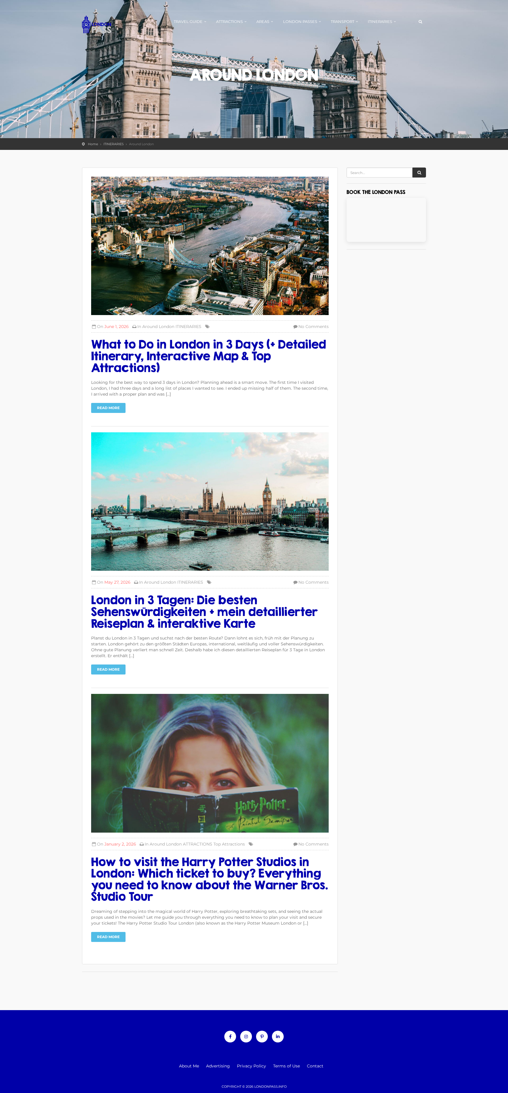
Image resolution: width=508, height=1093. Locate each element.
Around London (158, 326)
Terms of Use (286, 1066)
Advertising (218, 1066)
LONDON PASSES (300, 21)
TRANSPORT (342, 21)
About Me (189, 1066)
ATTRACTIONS (229, 21)
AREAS (262, 21)
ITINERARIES (380, 21)
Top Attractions (229, 844)
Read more (108, 408)
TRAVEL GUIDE (188, 21)
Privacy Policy (251, 1066)
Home (93, 144)
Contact (315, 1066)
